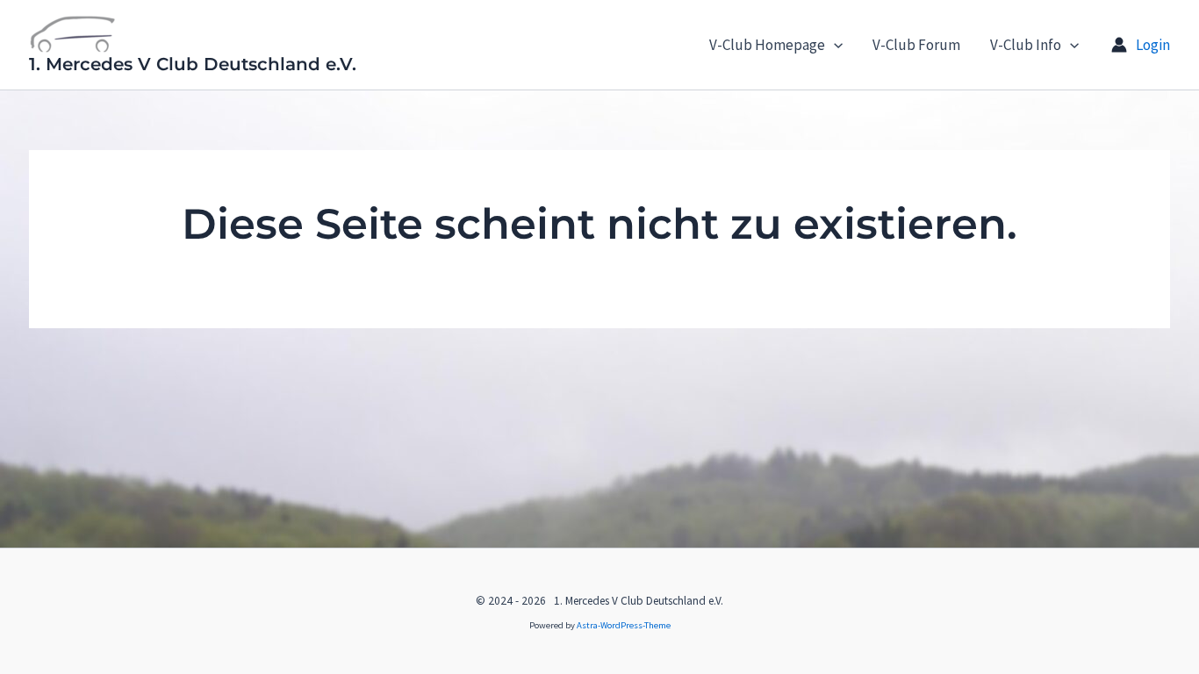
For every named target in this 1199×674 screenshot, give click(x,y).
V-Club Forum (916, 44)
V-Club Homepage (767, 44)
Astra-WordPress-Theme (624, 625)
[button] (834, 45)
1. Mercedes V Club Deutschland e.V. (192, 64)
